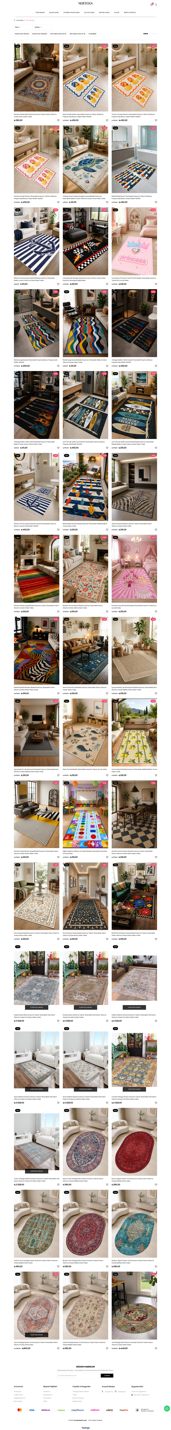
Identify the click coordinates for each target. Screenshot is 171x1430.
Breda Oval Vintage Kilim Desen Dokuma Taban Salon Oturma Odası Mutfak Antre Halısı (83, 1261)
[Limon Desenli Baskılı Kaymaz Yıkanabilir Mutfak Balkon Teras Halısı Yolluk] (134, 732)
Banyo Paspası (78, 1398)
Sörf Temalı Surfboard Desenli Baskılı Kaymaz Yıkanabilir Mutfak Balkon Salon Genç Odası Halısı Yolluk (133, 443)
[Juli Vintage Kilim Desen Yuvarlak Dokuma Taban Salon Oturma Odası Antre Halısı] (134, 1306)
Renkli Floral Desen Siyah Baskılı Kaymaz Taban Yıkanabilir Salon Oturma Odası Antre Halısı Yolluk (133, 934)
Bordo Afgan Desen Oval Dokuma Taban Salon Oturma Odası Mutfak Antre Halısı (132, 1180)
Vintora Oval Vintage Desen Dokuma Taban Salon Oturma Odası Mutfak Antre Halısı (36, 1261)
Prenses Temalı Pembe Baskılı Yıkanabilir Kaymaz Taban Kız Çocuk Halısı (134, 606)
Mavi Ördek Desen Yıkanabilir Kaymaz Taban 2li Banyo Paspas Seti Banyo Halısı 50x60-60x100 (83, 115)
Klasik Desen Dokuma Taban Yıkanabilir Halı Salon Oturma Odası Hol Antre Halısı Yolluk (84, 1016)
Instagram (122, 1392)
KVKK (45, 1401)
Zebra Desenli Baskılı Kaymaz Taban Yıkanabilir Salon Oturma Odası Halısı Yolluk (132, 525)
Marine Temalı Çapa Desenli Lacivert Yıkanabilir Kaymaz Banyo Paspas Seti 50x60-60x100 (35, 525)
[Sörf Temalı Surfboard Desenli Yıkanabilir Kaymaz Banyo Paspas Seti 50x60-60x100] (85, 405)
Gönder (107, 1376)
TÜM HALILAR (40, 12)
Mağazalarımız (19, 1398)
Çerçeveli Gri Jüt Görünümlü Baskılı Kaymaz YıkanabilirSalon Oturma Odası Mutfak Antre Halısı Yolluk (36, 770)
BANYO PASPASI (130, 12)
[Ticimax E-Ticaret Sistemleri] (85, 1428)
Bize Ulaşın (18, 1401)
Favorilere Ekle (58, 120)
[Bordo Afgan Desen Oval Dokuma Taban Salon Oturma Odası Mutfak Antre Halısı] (134, 1142)
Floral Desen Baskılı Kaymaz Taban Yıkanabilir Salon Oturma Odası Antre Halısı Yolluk (36, 934)
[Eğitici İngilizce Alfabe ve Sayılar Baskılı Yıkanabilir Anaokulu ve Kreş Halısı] (85, 814)
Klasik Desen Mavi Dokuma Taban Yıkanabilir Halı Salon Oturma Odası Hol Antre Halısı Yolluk (34, 1016)
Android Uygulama (139, 1391)
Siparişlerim (47, 1395)
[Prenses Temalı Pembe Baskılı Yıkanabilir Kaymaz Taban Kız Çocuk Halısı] (134, 569)
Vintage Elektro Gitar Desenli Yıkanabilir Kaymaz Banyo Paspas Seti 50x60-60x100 (132, 361)
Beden (37, 27)
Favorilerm (47, 1398)
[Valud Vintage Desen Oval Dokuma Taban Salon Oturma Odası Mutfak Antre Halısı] (85, 1306)
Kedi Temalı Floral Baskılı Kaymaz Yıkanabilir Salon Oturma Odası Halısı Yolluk (84, 688)
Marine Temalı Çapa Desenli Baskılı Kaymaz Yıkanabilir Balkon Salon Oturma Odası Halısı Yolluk (34, 279)
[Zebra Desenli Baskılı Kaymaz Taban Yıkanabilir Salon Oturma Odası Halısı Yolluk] (134, 487)
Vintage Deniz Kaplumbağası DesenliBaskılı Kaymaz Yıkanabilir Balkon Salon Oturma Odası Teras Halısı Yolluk (84, 197)
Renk (17, 27)
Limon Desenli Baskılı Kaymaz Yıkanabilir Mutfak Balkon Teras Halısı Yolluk (134, 770)
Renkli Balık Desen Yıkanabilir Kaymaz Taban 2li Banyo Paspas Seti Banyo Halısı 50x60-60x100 (132, 197)
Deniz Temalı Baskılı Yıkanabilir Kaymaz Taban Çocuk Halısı (85, 769)
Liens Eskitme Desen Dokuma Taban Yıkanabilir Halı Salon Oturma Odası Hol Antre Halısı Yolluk (35, 1098)
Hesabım (46, 1391)
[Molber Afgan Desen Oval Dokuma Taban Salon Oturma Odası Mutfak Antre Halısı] (134, 1224)
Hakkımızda (18, 1395)
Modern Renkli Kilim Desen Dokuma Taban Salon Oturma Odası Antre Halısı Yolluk (35, 115)
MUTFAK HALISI (104, 12)
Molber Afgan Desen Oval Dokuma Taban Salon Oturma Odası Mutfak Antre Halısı (133, 1261)
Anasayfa (17, 1391)
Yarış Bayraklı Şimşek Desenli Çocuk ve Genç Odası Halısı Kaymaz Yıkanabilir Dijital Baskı (84, 279)
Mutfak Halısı (77, 1401)
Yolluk (75, 1395)
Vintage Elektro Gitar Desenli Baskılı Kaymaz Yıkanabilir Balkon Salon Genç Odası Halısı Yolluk (34, 443)
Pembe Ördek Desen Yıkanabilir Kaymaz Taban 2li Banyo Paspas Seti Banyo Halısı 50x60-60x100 (35, 197)
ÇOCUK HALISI (89, 12)
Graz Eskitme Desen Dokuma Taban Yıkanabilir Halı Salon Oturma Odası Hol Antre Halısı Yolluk (84, 1098)
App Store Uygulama (141, 1395)
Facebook (109, 1392)
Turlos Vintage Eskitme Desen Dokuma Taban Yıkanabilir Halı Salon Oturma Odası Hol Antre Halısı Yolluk (36, 1180)
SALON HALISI (54, 12)
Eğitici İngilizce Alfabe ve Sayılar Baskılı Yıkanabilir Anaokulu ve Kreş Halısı (85, 852)
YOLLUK (116, 12)
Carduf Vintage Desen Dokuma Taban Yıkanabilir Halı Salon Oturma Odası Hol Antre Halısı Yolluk (134, 1098)
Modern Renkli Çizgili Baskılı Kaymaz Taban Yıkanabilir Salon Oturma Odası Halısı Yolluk (36, 606)
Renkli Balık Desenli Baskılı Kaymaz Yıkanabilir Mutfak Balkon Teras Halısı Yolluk (85, 525)
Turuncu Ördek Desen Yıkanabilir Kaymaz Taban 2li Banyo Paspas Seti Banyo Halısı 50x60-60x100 (133, 115)
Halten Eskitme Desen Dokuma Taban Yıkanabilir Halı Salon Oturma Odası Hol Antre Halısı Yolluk (134, 1016)
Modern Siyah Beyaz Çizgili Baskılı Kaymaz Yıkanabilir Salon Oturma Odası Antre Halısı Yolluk (36, 852)
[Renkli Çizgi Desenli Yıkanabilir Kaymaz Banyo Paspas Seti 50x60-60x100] (36, 323)
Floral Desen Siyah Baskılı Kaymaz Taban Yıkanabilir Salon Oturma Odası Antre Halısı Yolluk (84, 934)
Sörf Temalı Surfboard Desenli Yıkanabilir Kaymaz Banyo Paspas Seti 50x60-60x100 (84, 443)
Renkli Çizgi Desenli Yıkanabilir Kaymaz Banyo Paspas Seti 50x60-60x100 (35, 361)
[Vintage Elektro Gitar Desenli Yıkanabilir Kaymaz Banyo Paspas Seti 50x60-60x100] (134, 323)
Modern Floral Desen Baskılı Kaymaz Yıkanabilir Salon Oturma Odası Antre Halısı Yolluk (83, 606)
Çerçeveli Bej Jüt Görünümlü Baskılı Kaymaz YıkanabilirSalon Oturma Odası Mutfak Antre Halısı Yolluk (134, 688)
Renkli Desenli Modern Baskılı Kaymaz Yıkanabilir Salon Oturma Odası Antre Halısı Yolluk (34, 688)
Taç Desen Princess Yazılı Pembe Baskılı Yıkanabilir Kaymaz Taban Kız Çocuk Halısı (134, 279)
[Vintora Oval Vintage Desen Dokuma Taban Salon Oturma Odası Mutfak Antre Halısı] (36, 1224)
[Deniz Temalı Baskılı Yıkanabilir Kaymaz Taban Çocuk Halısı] (85, 732)
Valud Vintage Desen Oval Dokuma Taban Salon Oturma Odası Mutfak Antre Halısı (84, 1343)
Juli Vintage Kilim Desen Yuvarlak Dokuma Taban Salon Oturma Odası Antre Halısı (132, 1343)
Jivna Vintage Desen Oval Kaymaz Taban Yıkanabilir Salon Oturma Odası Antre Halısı (36, 1343)
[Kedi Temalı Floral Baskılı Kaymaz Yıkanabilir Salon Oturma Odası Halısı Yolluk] (85, 651)
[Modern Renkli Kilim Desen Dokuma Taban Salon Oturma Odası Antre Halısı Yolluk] (36, 77)
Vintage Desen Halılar (81, 1391)
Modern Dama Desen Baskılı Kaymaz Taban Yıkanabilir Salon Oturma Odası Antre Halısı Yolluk (132, 852)
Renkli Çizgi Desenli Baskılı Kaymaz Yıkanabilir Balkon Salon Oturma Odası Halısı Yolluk (85, 361)
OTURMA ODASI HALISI (71, 12)
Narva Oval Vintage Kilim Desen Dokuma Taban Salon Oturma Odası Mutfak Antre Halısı (83, 1180)
